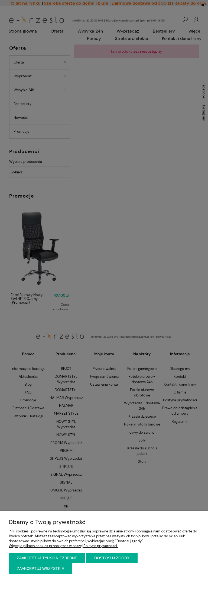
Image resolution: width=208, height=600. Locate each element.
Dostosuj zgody (111, 558)
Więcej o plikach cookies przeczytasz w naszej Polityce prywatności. (63, 546)
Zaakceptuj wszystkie (40, 568)
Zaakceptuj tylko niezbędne (47, 558)
